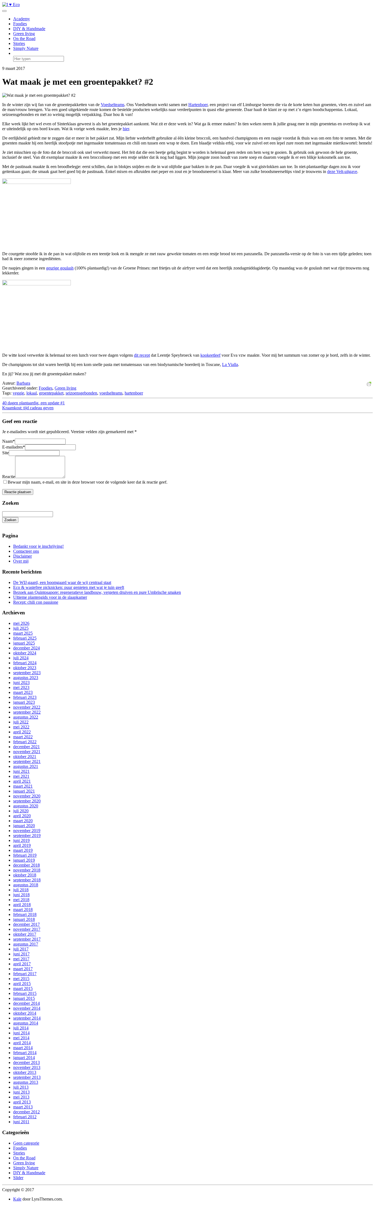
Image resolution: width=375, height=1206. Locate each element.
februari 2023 (25, 697)
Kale (17, 1199)
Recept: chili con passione (35, 602)
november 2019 (26, 830)
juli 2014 (21, 1028)
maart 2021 (23, 786)
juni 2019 (21, 840)
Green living (24, 33)
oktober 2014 (24, 1013)
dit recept (142, 355)
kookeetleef (210, 355)
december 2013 (26, 1062)
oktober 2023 (24, 667)
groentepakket (51, 393)
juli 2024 (21, 658)
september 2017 (27, 939)
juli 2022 (21, 722)
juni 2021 (21, 771)
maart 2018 (23, 909)
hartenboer (134, 393)
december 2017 (26, 924)
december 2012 (26, 1111)
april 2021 (22, 781)
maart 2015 (23, 988)
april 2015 (22, 983)
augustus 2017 (25, 944)
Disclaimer (22, 556)
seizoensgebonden (81, 393)
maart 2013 (23, 1107)
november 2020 (26, 796)
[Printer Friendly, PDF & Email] (370, 383)
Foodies (20, 23)
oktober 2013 (24, 1072)
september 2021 (27, 761)
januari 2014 (24, 1057)
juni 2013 (21, 1092)
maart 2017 (23, 968)
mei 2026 (21, 623)
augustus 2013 (25, 1082)
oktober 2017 (24, 934)
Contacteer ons (26, 551)
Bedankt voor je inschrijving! (38, 546)
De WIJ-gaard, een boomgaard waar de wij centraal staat (62, 582)
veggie (18, 393)
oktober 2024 (24, 653)
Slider (18, 1177)
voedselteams (110, 393)
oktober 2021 (24, 756)
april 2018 (22, 904)
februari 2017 (25, 973)
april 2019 (22, 845)
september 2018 (27, 880)
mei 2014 (21, 1037)
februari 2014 (25, 1052)
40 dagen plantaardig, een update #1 (33, 403)
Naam (8, 441)
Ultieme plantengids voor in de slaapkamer (50, 597)
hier (126, 128)
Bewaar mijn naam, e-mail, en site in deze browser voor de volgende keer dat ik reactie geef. (87, 482)
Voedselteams (112, 104)
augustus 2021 (25, 766)
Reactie (8, 476)
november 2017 (26, 929)
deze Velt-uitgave (342, 171)
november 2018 (26, 870)
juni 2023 (21, 682)
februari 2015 (25, 993)
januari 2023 (24, 702)
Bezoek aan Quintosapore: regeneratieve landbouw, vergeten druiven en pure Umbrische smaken (97, 592)
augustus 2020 (25, 806)
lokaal (31, 393)
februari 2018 (25, 914)
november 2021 (26, 751)
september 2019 (27, 835)
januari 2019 (24, 860)
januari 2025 (24, 643)
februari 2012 (25, 1116)
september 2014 (27, 1018)
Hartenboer (198, 104)
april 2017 (22, 963)
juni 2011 (21, 1121)
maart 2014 (23, 1047)
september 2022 (27, 712)
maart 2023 (23, 692)
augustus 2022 (25, 717)
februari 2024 (25, 662)
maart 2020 (23, 820)
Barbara (23, 383)
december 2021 (26, 746)
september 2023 (27, 672)
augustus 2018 (25, 884)
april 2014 (22, 1042)
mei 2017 (21, 959)
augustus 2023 (25, 677)
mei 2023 (21, 687)
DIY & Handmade (29, 28)
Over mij (21, 561)
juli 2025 (21, 628)
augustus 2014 (25, 1023)
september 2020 (27, 801)
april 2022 (22, 732)
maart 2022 (23, 736)
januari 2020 (24, 825)
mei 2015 (21, 978)
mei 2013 (21, 1097)
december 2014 (26, 1003)
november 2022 (26, 707)
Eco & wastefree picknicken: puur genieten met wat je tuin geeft (68, 587)
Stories (19, 43)
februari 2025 (25, 638)
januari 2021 (24, 791)
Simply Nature (25, 48)
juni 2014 (21, 1033)
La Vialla (230, 364)
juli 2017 (21, 949)
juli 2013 (21, 1087)
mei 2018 (21, 899)
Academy (21, 18)
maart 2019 (23, 850)
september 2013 (27, 1077)
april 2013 (22, 1102)
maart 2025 (23, 633)
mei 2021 (21, 776)
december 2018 (26, 865)
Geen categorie (26, 1143)
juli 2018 (21, 889)
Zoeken (10, 520)
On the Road (24, 38)
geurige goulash (60, 268)
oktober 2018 (24, 875)
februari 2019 (25, 855)
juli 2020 (21, 810)
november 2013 (26, 1067)
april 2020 (22, 815)
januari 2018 (24, 919)
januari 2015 (24, 998)
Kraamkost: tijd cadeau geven (28, 407)
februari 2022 (25, 741)
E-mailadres (13, 447)
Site (5, 452)
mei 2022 (21, 727)
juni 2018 (21, 894)
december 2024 (26, 648)
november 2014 (26, 1008)
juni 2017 (21, 954)
